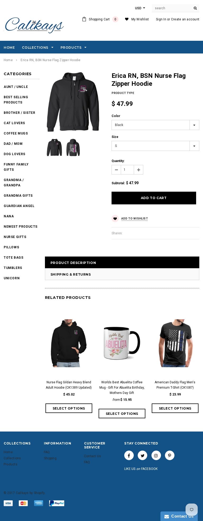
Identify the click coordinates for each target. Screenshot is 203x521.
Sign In (161, 19)
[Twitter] (142, 455)
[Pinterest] (169, 455)
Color (116, 116)
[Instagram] (156, 455)
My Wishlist (140, 19)
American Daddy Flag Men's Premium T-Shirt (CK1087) (175, 384)
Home (8, 60)
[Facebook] (129, 455)
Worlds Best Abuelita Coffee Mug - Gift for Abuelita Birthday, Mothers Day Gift (122, 387)
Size (115, 137)
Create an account (185, 19)
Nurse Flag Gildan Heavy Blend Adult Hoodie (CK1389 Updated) (69, 384)
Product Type (123, 93)
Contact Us (181, 516)
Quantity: (118, 161)
